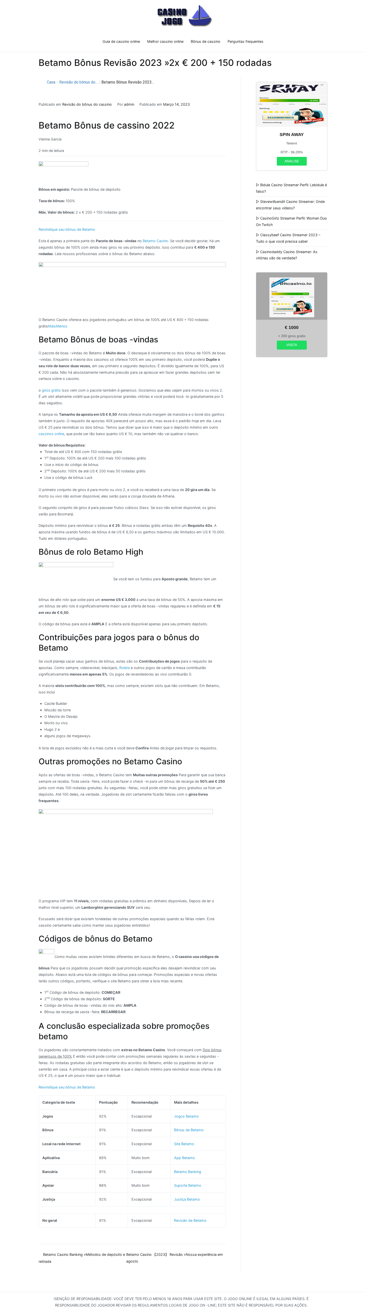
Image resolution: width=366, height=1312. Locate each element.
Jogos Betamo (186, 1116)
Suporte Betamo (187, 1185)
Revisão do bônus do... (78, 82)
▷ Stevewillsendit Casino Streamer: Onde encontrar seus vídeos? (290, 204)
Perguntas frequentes (245, 41)
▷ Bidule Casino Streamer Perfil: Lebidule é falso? (291, 188)
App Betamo (184, 1158)
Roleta (124, 668)
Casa (51, 82)
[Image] (132, 289)
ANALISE (292, 161)
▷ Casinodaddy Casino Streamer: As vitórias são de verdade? (286, 255)
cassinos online (51, 434)
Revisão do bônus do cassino (87, 104)
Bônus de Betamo (189, 1130)
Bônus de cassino (205, 41)
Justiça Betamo (187, 1199)
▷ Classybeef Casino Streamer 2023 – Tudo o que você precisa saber (288, 238)
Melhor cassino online (165, 41)
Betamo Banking (187, 1172)
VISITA (291, 345)
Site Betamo (184, 1144)
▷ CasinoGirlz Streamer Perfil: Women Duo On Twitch (291, 221)
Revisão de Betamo (190, 1220)
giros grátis (51, 390)
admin (129, 104)
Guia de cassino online (121, 41)
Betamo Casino (155, 241)
